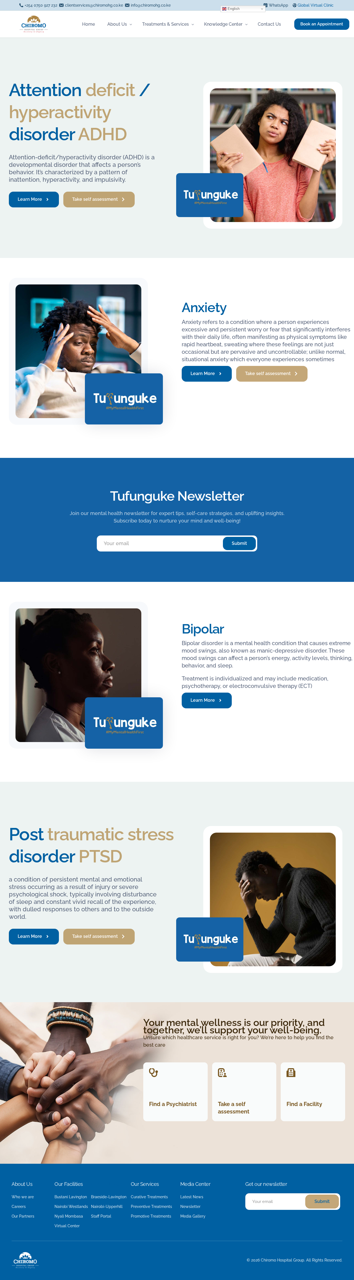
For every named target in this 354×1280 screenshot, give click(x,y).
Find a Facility (304, 1104)
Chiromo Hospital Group (282, 1260)
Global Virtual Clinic (316, 5)
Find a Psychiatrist (173, 1104)
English (233, 9)
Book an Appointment (321, 24)
